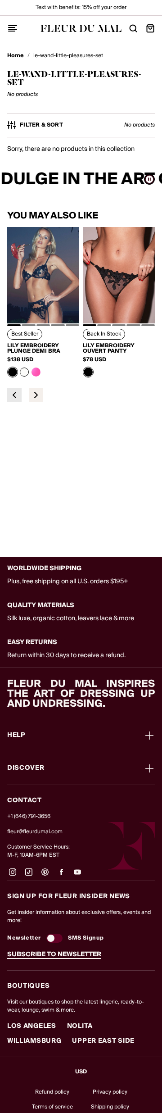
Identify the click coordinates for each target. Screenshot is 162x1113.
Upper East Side (103, 1041)
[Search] (133, 28)
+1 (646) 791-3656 (28, 816)
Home (15, 56)
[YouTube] (77, 875)
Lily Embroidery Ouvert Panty (109, 348)
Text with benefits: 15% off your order (81, 7)
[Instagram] (12, 875)
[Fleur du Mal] (81, 28)
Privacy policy (110, 1092)
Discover (26, 768)
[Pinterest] (45, 875)
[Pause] (149, 179)
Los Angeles (31, 1026)
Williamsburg (34, 1041)
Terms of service (52, 1107)
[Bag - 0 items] (150, 28)
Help (16, 735)
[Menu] (12, 28)
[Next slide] (36, 395)
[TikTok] (28, 875)
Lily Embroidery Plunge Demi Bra (33, 348)
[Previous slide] (14, 395)
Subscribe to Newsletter (54, 954)
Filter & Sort (41, 125)
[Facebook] (61, 875)
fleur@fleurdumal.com (35, 831)
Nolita (80, 1026)
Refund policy (52, 1092)
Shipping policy (110, 1107)
